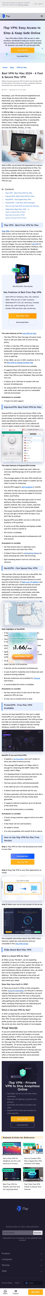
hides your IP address (30, 582)
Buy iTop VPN (22, 50)
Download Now (22, 56)
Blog (12, 67)
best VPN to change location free (20, 362)
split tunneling (27, 487)
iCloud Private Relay (16, 991)
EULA (17, 1283)
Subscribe (37, 1233)
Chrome (37, 678)
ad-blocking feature (31, 553)
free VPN (34, 244)
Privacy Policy (7, 1283)
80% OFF (36, 1292)
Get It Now (22, 656)
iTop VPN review (21, 944)
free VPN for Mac (29, 333)
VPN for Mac (22, 67)
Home (5, 67)
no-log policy (19, 759)
